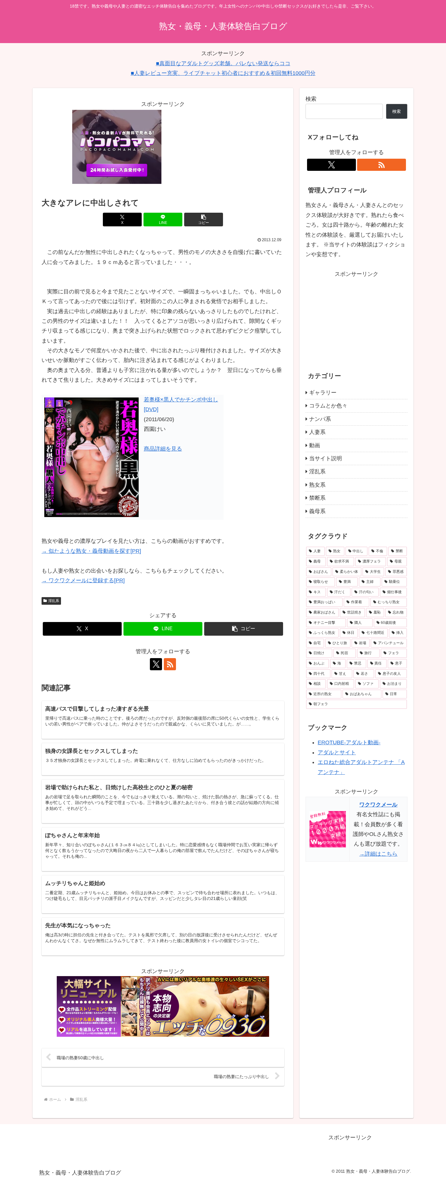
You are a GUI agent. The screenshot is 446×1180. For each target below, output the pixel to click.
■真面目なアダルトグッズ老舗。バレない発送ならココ (223, 63)
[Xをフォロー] (156, 664)
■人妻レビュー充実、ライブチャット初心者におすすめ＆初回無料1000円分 (223, 73)
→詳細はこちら (378, 854)
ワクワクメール (378, 805)
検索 (311, 99)
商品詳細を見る (163, 449)
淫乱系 (53, 601)
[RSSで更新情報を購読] (170, 664)
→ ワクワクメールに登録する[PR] (83, 580)
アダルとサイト (337, 752)
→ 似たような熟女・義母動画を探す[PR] (91, 551)
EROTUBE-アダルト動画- (349, 743)
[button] (203, 219)
